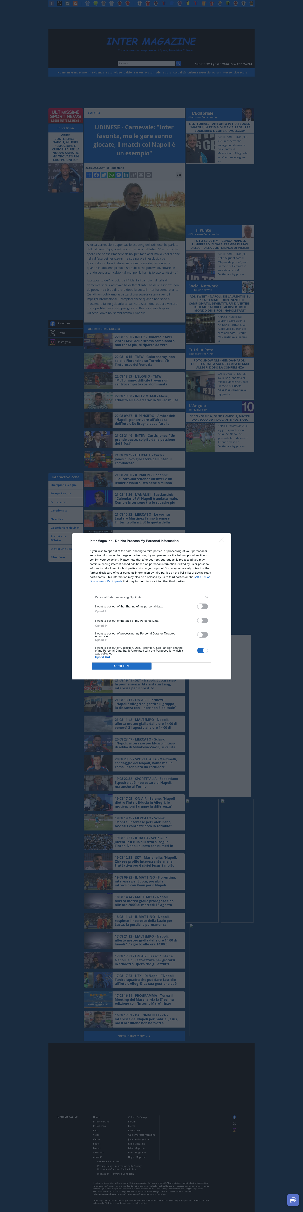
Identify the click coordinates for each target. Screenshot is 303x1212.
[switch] (202, 606)
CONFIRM (121, 665)
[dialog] (151, 606)
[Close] (223, 541)
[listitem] (151, 597)
